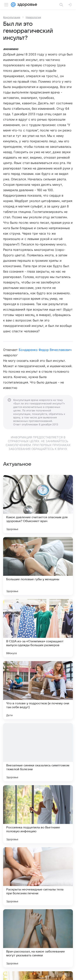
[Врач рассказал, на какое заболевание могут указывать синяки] (38, 938)
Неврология (33, 17)
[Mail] (13, 4)
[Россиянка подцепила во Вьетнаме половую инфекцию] (38, 814)
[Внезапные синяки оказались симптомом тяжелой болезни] (38, 752)
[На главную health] (26, 4)
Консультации (11, 17)
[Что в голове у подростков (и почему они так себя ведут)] (38, 690)
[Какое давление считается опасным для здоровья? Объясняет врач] (38, 504)
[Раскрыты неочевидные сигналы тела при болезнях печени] (38, 876)
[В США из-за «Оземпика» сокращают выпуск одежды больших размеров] (38, 628)
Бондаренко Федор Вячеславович (45, 350)
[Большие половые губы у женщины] (38, 566)
